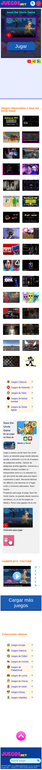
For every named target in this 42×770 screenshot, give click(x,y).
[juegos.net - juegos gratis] (14, 754)
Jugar (21, 46)
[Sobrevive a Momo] (30, 315)
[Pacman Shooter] (11, 123)
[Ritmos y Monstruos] (30, 299)
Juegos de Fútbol (19, 656)
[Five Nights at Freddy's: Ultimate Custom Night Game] (30, 283)
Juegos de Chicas (19, 681)
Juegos (30, 766)
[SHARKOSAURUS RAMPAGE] (30, 155)
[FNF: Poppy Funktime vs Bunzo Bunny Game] (11, 315)
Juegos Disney (18, 692)
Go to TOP (21, 736)
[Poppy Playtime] (11, 251)
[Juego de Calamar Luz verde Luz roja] (11, 267)
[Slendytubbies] (30, 171)
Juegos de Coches (20, 661)
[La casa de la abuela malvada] (11, 331)
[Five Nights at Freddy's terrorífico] (11, 363)
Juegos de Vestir (19, 686)
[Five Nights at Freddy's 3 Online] (30, 123)
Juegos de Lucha (19, 675)
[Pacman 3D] (30, 203)
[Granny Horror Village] (11, 187)
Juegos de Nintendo (20, 387)
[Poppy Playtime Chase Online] (11, 347)
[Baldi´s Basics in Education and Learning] (11, 203)
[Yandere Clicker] (30, 235)
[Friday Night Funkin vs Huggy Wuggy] (11, 283)
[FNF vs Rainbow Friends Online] (30, 267)
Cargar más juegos (21, 602)
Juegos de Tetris (18, 393)
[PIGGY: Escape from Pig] (11, 299)
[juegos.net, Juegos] (13, 3)
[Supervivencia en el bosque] (30, 331)
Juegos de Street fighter (19, 408)
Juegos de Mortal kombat (19, 400)
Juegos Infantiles (19, 697)
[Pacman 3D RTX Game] (11, 219)
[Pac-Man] (30, 219)
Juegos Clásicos (19, 382)
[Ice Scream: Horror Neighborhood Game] (11, 235)
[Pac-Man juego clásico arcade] (30, 187)
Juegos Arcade (18, 645)
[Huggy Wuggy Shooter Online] (11, 155)
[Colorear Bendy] (30, 363)
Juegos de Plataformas (16, 668)
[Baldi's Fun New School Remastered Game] (11, 139)
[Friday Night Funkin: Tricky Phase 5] (30, 347)
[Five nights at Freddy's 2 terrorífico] (30, 251)
